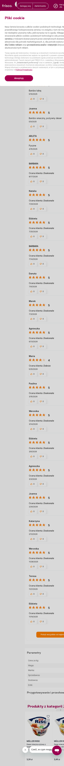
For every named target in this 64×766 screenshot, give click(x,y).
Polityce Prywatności (23, 70)
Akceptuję (19, 78)
